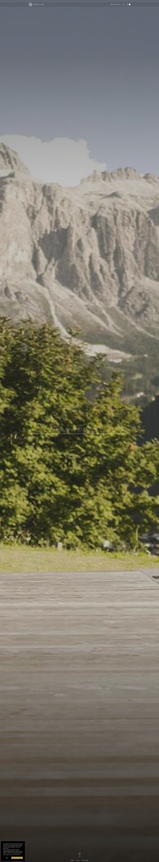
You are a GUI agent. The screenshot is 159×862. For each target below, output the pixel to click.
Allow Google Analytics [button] (17, 857)
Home (72, 860)
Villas (77, 860)
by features (85, 860)
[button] (12, 855)
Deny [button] (7, 857)
